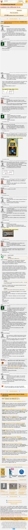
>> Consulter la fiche (5, 480)
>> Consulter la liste (22, 479)
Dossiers (7, 518)
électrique (11, 397)
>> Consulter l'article (5, 494)
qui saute (8, 429)
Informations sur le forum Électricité (14, 500)
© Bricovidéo (15, 520)
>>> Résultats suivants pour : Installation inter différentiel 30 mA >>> (14, 464)
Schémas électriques (20, 519)
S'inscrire (19, 2)
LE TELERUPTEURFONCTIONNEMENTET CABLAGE (22, 492)
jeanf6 (2, 25)
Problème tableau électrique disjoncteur (12, 450)
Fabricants (2, 519)
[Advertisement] (13, 61)
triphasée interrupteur (12, 436)
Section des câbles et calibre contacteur (11, 416)
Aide (23, 2)
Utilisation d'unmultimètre (3, 477)
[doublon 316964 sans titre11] (8, 174)
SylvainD (2, 132)
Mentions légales (14, 503)
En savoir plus (23, 527)
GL (1, 254)
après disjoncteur (14, 409)
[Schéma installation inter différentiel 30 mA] (8, 93)
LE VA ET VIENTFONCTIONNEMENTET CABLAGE (13, 492)
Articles (8, 519)
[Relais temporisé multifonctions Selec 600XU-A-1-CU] (7, 18)
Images (12, 519)
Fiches (11, 518)
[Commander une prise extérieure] (19, 18)
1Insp (2, 40)
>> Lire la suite (17, 516)
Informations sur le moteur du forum (14, 502)
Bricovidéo (3, 359)
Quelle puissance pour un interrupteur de (12, 443)
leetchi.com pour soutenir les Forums (14, 367)
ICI (24, 387)
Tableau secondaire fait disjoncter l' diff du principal (14, 422)
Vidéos (2, 518)
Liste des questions (13, 18)
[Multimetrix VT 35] (12, 156)
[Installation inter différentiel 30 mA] (8, 236)
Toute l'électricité (18, 518)
